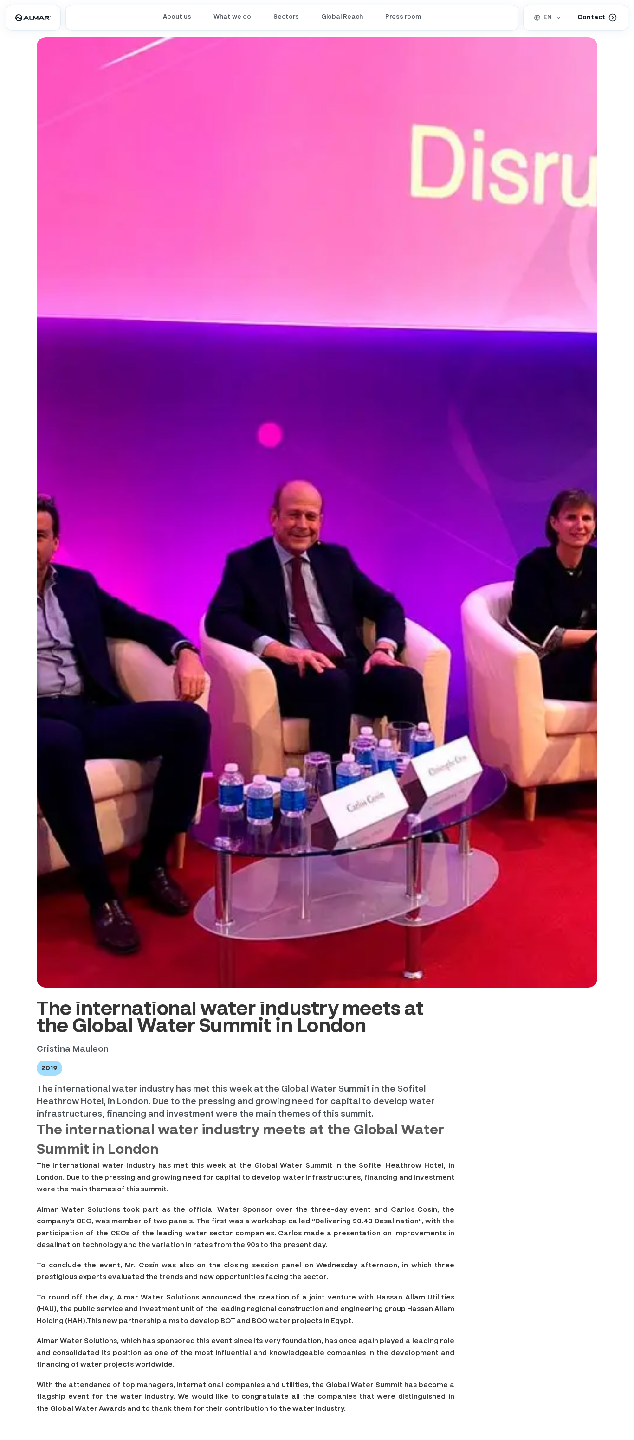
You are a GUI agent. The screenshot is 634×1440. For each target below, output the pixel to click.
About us (177, 17)
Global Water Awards (88, 1408)
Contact (591, 17)
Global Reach (342, 17)
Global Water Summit (293, 1165)
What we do (232, 17)
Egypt (341, 1321)
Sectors (286, 17)
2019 (49, 1068)
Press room (403, 17)
